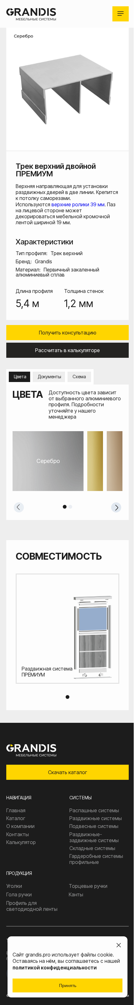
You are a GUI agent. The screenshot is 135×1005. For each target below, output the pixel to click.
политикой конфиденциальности (55, 967)
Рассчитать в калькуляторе (67, 350)
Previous (19, 507)
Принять (67, 985)
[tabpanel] (67, 461)
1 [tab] (65, 507)
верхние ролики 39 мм (78, 204)
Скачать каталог (67, 772)
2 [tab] (70, 507)
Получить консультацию (67, 332)
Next (116, 507)
